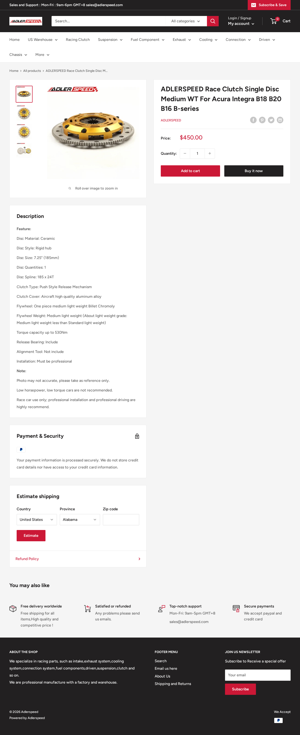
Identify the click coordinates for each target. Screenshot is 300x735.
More (39, 54)
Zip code (110, 509)
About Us (162, 676)
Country (24, 509)
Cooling (205, 39)
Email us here (166, 668)
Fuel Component (145, 39)
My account (239, 23)
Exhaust (179, 39)
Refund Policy (27, 559)
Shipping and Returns (173, 683)
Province (67, 509)
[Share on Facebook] (253, 119)
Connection (236, 39)
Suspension (107, 39)
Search (161, 661)
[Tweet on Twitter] (271, 119)
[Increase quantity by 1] (210, 153)
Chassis (15, 54)
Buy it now (254, 170)
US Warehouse (40, 39)
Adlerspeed (171, 120)
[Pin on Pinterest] (262, 119)
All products (32, 71)
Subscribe (240, 689)
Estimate (31, 535)
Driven (264, 39)
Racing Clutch (78, 39)
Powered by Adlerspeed (27, 718)
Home (14, 39)
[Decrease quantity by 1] (185, 153)
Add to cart (190, 170)
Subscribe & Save (272, 5)
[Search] (213, 21)
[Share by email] (280, 119)
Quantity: (169, 153)
